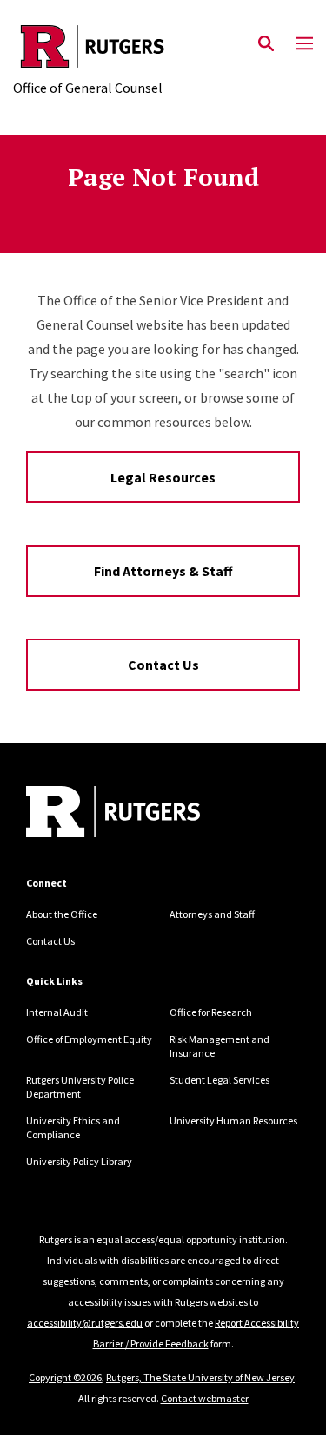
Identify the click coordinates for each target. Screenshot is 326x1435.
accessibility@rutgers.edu (85, 1322)
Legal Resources (163, 477)
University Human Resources (233, 1120)
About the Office (61, 914)
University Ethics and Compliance (73, 1127)
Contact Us (163, 664)
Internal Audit (57, 1012)
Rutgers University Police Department (80, 1086)
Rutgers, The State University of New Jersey (200, 1377)
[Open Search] (266, 44)
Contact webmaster (205, 1398)
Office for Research (211, 1012)
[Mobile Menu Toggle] (304, 44)
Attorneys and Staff (212, 914)
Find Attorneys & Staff (163, 571)
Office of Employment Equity (89, 1038)
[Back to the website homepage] (92, 46)
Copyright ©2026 (65, 1377)
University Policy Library (79, 1161)
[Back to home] (143, 814)
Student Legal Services (219, 1079)
